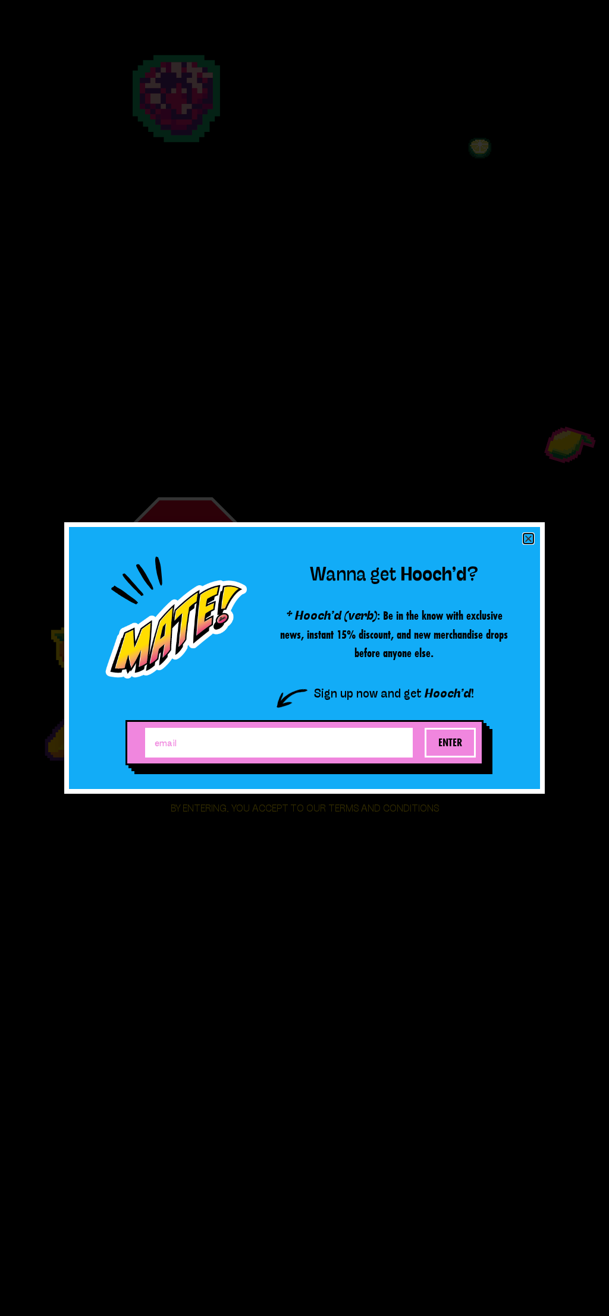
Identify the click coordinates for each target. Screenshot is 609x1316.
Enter (450, 742)
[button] (528, 538)
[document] (304, 658)
